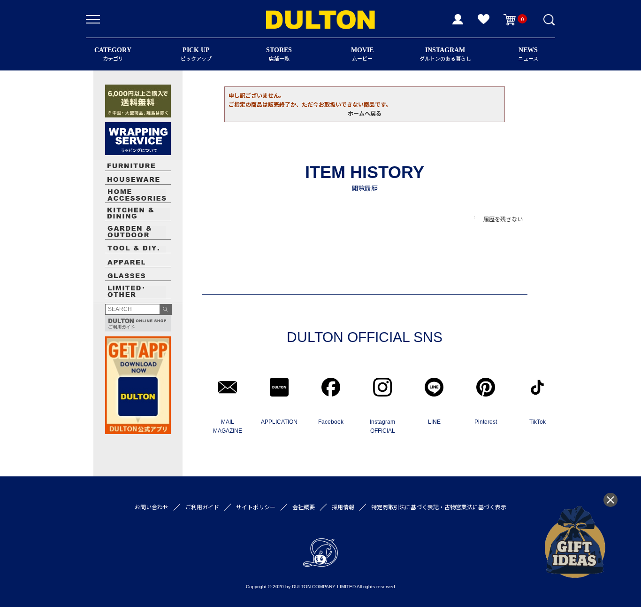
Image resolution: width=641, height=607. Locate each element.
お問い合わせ (151, 507)
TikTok (537, 422)
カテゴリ (112, 54)
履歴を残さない (503, 219)
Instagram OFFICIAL (382, 426)
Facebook (330, 422)
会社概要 (303, 507)
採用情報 (343, 507)
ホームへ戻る (365, 113)
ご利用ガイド (202, 507)
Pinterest (485, 422)
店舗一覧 (279, 54)
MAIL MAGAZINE (227, 426)
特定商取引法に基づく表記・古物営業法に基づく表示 (438, 507)
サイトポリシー (255, 507)
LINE (434, 422)
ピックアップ (196, 54)
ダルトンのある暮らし (445, 54)
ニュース (528, 54)
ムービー (362, 54)
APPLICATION (279, 422)
